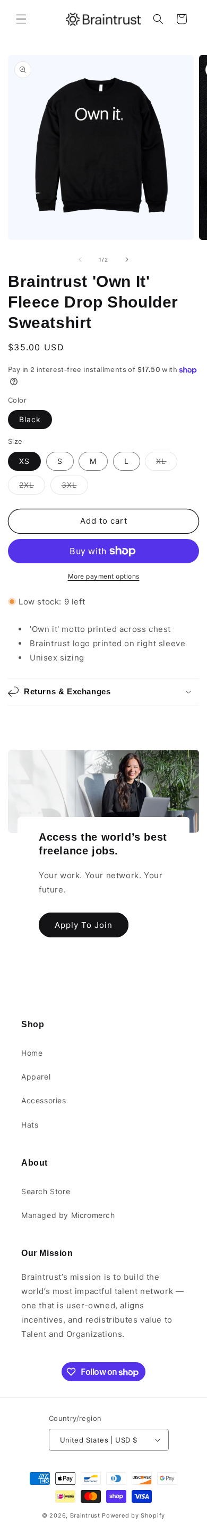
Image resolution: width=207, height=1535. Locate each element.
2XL (32, 487)
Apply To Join (84, 924)
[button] (21, 19)
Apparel (35, 1076)
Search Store (45, 1191)
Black (30, 419)
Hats (29, 1124)
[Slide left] (80, 259)
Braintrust (85, 1515)
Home (31, 1052)
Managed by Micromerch (68, 1215)
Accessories (43, 1100)
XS (24, 461)
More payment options (104, 576)
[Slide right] (127, 259)
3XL (75, 487)
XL (166, 463)
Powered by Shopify (133, 1515)
